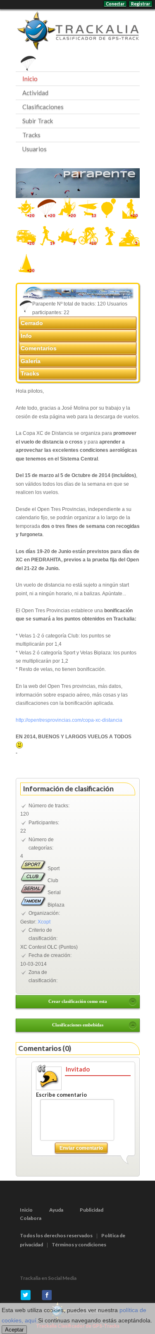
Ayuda (56, 1210)
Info (26, 335)
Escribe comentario (61, 1094)
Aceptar (14, 1330)
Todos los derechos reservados (56, 1235)
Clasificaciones (43, 106)
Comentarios (39, 348)
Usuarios (34, 149)
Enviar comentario (81, 1148)
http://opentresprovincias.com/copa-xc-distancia (69, 720)
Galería (31, 361)
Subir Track (37, 120)
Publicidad (91, 1210)
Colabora (30, 1218)
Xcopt (44, 922)
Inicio (30, 78)
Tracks (31, 134)
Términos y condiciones (79, 1244)
